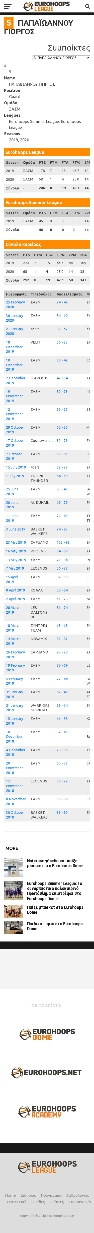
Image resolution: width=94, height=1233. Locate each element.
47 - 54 (62, 378)
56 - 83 (62, 342)
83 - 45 (62, 489)
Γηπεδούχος (41, 294)
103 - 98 (63, 542)
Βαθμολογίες (77, 1195)
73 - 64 (62, 705)
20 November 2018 (14, 767)
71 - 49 (62, 516)
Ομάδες (38, 1202)
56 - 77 (62, 568)
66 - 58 (62, 719)
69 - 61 (62, 454)
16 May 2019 (16, 551)
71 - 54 (62, 560)
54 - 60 (62, 316)
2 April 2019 (15, 599)
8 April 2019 (15, 590)
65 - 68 (62, 626)
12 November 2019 (14, 414)
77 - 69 (62, 665)
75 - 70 (62, 652)
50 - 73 (62, 392)
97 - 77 (62, 409)
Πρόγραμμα (51, 1195)
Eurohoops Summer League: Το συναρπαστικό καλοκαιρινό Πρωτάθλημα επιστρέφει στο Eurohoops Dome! (54, 891)
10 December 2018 (14, 736)
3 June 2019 (15, 529)
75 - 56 (62, 750)
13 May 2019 (16, 560)
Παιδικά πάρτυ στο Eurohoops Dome (55, 926)
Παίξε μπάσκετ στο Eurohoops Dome (55, 910)
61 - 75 (62, 599)
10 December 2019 (14, 364)
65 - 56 (62, 799)
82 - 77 (62, 467)
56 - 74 (62, 608)
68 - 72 (62, 781)
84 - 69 (62, 551)
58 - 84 (62, 590)
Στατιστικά (17, 1202)
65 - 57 (62, 763)
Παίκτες (57, 1202)
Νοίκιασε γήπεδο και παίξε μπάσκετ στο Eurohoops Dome (55, 863)
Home (10, 1195)
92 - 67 (62, 329)
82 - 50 (62, 577)
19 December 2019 (14, 346)
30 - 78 (62, 441)
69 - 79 (62, 503)
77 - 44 (62, 679)
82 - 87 (62, 639)
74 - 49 (62, 302)
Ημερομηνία (16, 294)
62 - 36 (62, 427)
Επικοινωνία (80, 1202)
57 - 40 (62, 732)
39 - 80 (62, 813)
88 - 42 (62, 360)
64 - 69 (62, 476)
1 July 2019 (15, 476)
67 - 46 (62, 692)
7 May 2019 (15, 568)
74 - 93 (62, 529)
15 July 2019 (16, 467)
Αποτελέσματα (69, 294)
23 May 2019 (16, 542)
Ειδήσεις (28, 1195)
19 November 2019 (14, 396)
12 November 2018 (14, 785)
